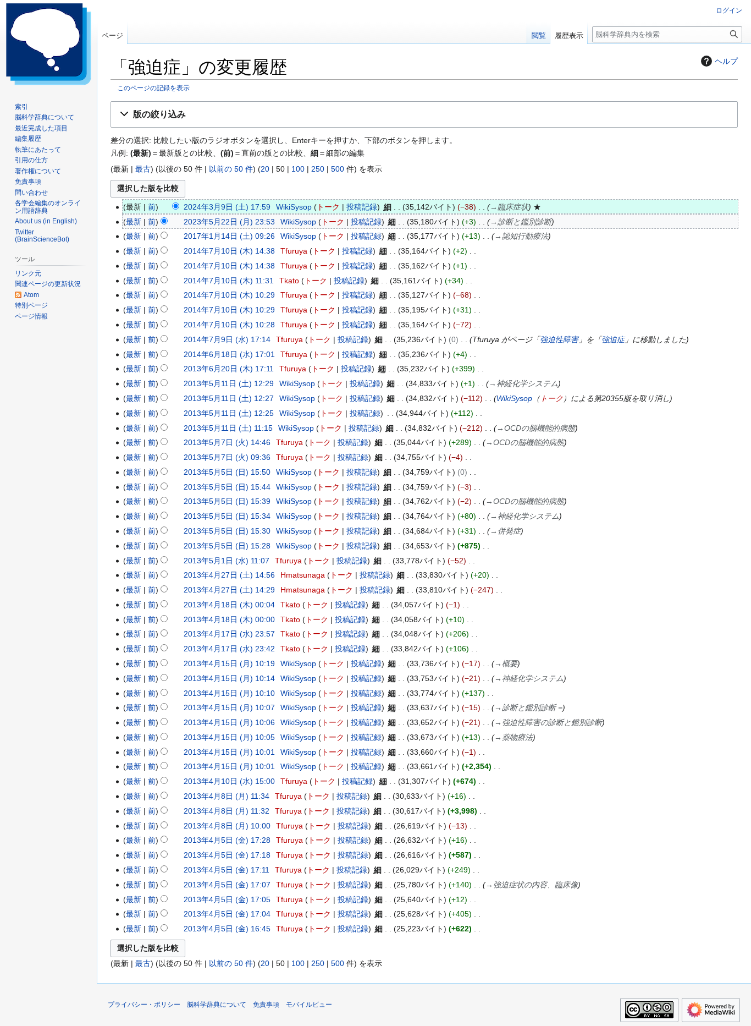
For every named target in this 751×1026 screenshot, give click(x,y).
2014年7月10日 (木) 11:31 (229, 280)
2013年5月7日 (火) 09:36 (227, 457)
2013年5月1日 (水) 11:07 (226, 560)
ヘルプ (726, 61)
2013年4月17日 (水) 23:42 (229, 648)
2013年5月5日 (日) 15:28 (227, 545)
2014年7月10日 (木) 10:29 (229, 294)
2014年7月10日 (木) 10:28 (229, 324)
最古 (143, 168)
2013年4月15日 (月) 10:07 (229, 707)
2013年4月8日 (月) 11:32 (226, 810)
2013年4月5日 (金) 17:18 (227, 855)
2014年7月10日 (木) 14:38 (229, 250)
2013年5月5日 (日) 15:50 (227, 472)
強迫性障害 (559, 339)
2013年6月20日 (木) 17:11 (229, 368)
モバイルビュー (309, 1004)
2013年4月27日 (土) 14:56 (229, 574)
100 (298, 168)
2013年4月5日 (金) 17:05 (227, 899)
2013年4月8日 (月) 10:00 (227, 825)
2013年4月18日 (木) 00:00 (229, 619)
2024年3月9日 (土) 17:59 (227, 206)
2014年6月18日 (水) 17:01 (229, 354)
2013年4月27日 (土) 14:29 (229, 589)
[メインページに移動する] (48, 44)
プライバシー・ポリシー (144, 1004)
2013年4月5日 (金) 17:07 (227, 884)
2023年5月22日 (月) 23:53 (229, 221)
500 (337, 168)
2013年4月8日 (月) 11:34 (226, 796)
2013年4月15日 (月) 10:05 (229, 737)
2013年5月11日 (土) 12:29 (229, 383)
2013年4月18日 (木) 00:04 (229, 604)
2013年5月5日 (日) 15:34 (227, 516)
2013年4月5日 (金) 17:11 (226, 869)
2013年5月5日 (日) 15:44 (227, 486)
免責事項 (266, 1004)
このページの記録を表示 (153, 87)
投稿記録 (361, 206)
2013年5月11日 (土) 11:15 (228, 428)
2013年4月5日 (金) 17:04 (227, 913)
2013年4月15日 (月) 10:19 (229, 663)
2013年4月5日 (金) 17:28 (227, 840)
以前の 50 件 (231, 168)
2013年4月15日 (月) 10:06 (229, 722)
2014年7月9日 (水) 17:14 (227, 339)
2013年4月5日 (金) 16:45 (227, 928)
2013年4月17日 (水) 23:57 (229, 633)
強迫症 (613, 339)
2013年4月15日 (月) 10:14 (229, 678)
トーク (328, 206)
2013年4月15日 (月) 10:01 (229, 752)
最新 (133, 221)
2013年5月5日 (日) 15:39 (227, 501)
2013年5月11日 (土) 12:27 (229, 398)
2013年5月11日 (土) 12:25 (229, 413)
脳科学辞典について (216, 1004)
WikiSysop (514, 398)
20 (265, 168)
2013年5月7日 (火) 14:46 (227, 442)
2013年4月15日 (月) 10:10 (229, 693)
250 (317, 168)
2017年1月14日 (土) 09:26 (229, 236)
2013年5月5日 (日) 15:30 (227, 530)
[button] (424, 114)
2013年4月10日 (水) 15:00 (229, 781)
